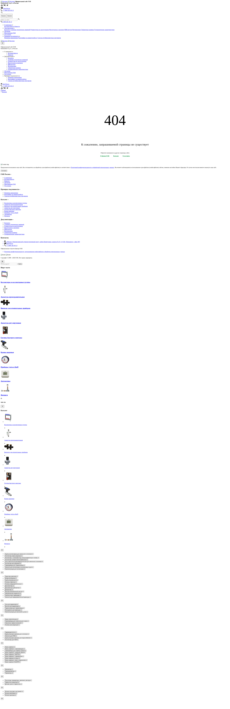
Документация (8, 28)
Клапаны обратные (10, 582)
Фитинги (7, 216)
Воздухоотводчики (10, 578)
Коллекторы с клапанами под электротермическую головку (21, 557)
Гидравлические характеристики (104, 29)
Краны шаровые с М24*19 (12, 654)
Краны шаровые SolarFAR (12, 662)
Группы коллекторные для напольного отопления (18, 554)
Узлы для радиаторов (11, 604)
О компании (8, 25)
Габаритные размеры (87, 29)
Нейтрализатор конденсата (12, 593)
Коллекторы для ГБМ (11, 639)
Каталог (4, 92)
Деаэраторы (8, 589)
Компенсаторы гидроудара (12, 595)
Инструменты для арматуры (13, 610)
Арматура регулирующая (12, 208)
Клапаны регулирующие (12, 625)
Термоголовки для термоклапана (14, 608)
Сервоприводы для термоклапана (14, 565)
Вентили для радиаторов (12, 606)
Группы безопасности (11, 580)
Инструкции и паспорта (56, 29)
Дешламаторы (9, 585)
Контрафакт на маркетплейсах (27, 38)
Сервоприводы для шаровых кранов (15, 650)
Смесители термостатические (13, 623)
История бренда (9, 26)
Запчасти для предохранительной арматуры (17, 597)
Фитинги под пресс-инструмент (13, 691)
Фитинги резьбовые (10, 693)
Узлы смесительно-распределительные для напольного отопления (23, 561)
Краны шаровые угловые (12, 658)
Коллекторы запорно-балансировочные (16, 559)
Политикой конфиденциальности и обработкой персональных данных (92, 167)
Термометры (8, 673)
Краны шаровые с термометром (14, 656)
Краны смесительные (11, 619)
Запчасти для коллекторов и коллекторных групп (18, 567)
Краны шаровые (9, 211)
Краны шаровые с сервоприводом (14, 648)
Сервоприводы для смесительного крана (16, 621)
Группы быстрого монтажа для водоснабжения (18, 637)
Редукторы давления (11, 576)
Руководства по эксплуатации (40, 29)
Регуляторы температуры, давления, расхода (17, 680)
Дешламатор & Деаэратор (12, 587)
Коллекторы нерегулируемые (13, 556)
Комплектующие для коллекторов (14, 569)
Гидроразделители (10, 632)
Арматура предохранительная (13, 204)
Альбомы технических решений (20, 29)
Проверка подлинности (11, 36)
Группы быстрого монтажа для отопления (16, 634)
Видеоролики (76, 29)
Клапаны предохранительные (13, 584)
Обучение (7, 31)
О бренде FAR (104, 156)
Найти (20, 264)
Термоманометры (10, 671)
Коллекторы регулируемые (12, 563)
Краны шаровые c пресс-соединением (15, 660)
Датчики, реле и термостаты (13, 684)
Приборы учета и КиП (11, 212)
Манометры (8, 669)
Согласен (4, 170)
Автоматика (8, 214)
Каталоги (7, 29)
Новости (17, 26)
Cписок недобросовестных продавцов (49, 38)
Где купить (7, 34)
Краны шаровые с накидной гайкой (14, 652)
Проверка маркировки (11, 38)
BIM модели (68, 29)
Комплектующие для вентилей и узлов (16, 612)
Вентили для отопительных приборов (16, 206)
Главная (3, 90)
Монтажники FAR (10, 33)
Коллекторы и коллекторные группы (15, 203)
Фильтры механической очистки (14, 591)
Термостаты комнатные (11, 682)
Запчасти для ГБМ (10, 636)
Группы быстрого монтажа (12, 209)
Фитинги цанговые (10, 695)
